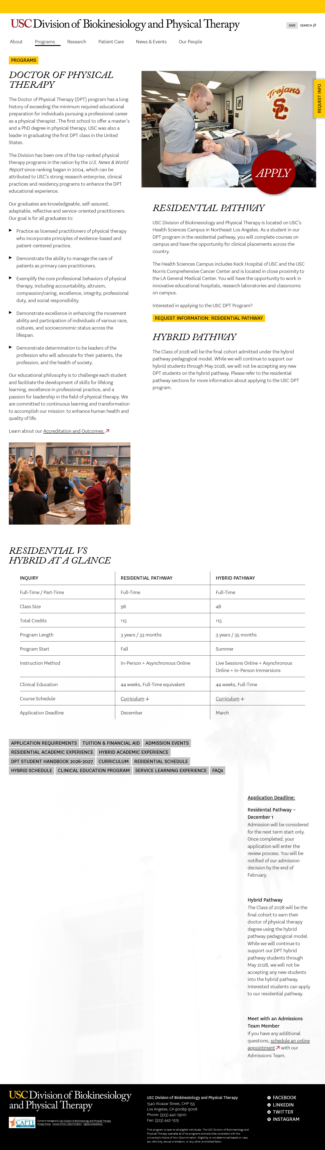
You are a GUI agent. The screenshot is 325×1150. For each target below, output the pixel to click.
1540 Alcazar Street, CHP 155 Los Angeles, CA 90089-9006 (192, 1103)
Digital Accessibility (93, 1123)
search (306, 25)
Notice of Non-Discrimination (67, 1123)
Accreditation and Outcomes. (74, 430)
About (16, 41)
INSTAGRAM (286, 1119)
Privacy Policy (44, 1123)
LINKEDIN (283, 1105)
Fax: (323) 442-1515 (163, 1120)
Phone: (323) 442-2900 (166, 1114)
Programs (45, 41)
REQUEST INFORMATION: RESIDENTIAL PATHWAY (209, 318)
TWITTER (283, 1112)
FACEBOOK (284, 1097)
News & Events (151, 41)
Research (76, 41)
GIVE (292, 25)
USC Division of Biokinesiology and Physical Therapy (85, 1120)
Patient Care (111, 41)
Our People (190, 41)
